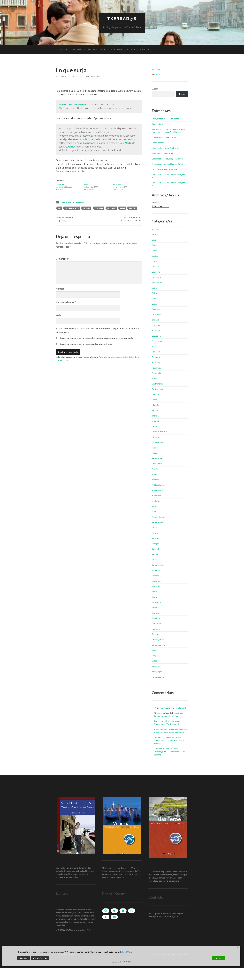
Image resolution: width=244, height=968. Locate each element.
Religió (155, 533)
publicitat (156, 501)
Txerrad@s (122, 18)
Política (155, 474)
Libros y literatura (159, 431)
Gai (59, 208)
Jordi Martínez (118, 184)
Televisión (79, 202)
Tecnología (156, 602)
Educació (156, 330)
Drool (86, 184)
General (155, 394)
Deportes (156, 309)
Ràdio (154, 506)
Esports (155, 346)
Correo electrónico (66, 301)
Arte (154, 234)
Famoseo (156, 357)
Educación (156, 336)
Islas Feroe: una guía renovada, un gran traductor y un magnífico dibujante (168, 130)
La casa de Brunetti (176, 732)
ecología (155, 319)
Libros (154, 426)
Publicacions (157, 490)
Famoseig (156, 351)
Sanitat (155, 554)
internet (86, 208)
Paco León (111, 208)
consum (155, 266)
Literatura (156, 437)
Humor (155, 410)
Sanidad (155, 549)
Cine (154, 240)
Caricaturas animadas (131, 219)
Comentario (62, 258)
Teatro (154, 597)
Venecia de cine (95, 50)
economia (156, 325)
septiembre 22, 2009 (66, 76)
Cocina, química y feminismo (164, 137)
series (122, 208)
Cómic (154, 261)
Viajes (143, 50)
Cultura (155, 293)
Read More (127, 952)
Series (154, 559)
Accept (219, 958)
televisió (133, 208)
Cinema (63, 202)
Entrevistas (116, 50)
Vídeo (154, 660)
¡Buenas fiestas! (159, 124)
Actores (155, 229)
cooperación (157, 282)
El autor (60, 50)
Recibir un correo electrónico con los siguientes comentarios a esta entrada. (96, 337)
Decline (23, 958)
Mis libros (77, 50)
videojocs (156, 666)
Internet (71, 202)
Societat (155, 575)
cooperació (156, 277)
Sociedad (156, 570)
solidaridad (157, 581)
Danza (154, 304)
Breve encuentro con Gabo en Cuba (167, 164)
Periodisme (157, 458)
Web (58, 315)
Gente (154, 399)
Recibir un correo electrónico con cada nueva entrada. (85, 343)
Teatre (154, 591)
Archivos (155, 202)
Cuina (154, 288)
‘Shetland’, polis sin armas (163, 153)
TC (80, 76)
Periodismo (157, 463)
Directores (156, 314)
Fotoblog (156, 362)
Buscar (155, 88)
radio (154, 511)
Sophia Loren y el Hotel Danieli (173, 708)
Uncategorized (158, 639)
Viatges (155, 655)
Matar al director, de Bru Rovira (165, 148)
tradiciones (157, 623)
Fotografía (156, 368)
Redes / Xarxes (158, 517)
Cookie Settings (40, 958)
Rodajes (155, 543)
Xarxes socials (158, 677)
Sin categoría (157, 565)
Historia (155, 405)
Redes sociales (158, 522)
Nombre (60, 288)
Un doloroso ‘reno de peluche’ (165, 169)
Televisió (155, 607)
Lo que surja (60, 184)
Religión (155, 538)
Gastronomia (157, 383)
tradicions (156, 629)
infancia (155, 415)
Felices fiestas (158, 142)
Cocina (155, 256)
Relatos (131, 50)
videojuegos (157, 671)
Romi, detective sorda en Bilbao (165, 118)
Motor (154, 447)
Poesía (155, 469)
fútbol (154, 378)
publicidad (156, 495)
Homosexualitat (72, 208)
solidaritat (156, 586)
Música (155, 453)
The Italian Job (172, 724)
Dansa (154, 298)
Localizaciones (158, 442)
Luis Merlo (99, 208)
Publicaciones (158, 485)
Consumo (156, 272)
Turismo (155, 634)
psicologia (156, 479)
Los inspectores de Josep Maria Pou (167, 158)
